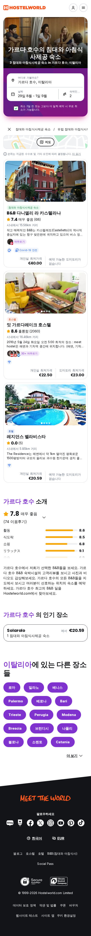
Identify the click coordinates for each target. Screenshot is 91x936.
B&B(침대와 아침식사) (62, 853)
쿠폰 (63, 905)
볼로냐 (13, 742)
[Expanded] (9, 129)
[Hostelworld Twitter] (40, 823)
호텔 (11, 431)
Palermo (15, 701)
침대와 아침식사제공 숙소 (23, 207)
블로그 (17, 853)
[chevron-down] (44, 517)
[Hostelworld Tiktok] (81, 823)
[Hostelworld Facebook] (30, 823)
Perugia (41, 715)
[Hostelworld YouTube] (60, 823)
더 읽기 (76, 153)
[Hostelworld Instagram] (50, 823)
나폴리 (67, 728)
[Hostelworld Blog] (10, 823)
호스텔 (12, 319)
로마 (11, 687)
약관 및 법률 (48, 905)
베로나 (41, 701)
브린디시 (42, 728)
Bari (63, 701)
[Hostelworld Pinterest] (71, 823)
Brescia (15, 728)
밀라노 (34, 687)
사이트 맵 (47, 915)
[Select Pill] (73, 7)
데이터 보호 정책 (24, 905)
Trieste (14, 715)
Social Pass (45, 864)
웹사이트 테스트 (27, 915)
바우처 (73, 905)
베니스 (57, 687)
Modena (69, 715)
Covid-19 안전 (28, 250)
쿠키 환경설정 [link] (66, 915)
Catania (63, 742)
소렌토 (37, 742)
